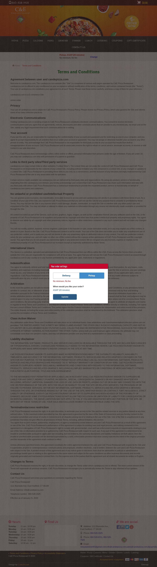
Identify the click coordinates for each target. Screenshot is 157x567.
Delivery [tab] (66, 275)
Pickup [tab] (91, 275)
